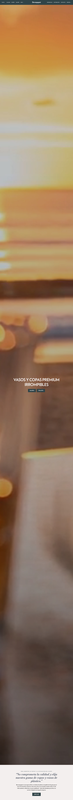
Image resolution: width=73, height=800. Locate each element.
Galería (17, 2)
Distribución (57, 2)
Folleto (40, 390)
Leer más (36, 794)
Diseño (13, 2)
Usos (22, 2)
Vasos (3, 2)
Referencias (49, 2)
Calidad (8, 2)
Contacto (63, 2)
